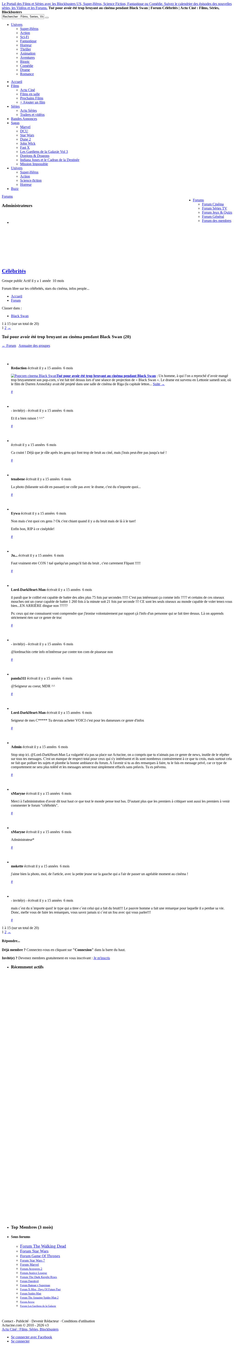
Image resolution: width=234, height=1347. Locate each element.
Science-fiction (31, 180)
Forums (198, 200)
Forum (16, 300)
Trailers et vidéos (32, 115)
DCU (24, 131)
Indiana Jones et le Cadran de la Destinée (49, 160)
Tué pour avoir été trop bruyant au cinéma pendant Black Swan (106, 376)
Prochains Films (31, 98)
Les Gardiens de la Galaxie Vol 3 (44, 152)
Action (25, 33)
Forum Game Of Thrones (40, 1256)
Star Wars (27, 135)
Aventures (27, 57)
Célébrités (14, 271)
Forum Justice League (33, 1273)
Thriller (25, 49)
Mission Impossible (34, 164)
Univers (16, 25)
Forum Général (213, 216)
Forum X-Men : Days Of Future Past (40, 1289)
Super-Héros (29, 29)
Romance (27, 74)
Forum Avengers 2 (31, 1268)
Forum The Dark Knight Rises (38, 1277)
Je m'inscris (101, 958)
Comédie (26, 66)
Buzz (15, 189)
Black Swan (20, 316)
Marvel (25, 127)
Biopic (25, 62)
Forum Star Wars (34, 1251)
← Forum (9, 346)
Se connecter (20, 1341)
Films (15, 86)
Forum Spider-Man (30, 1293)
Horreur (26, 45)
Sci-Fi (24, 37)
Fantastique (28, 41)
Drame (25, 70)
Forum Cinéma (213, 204)
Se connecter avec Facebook (31, 1337)
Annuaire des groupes (34, 346)
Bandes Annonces (24, 119)
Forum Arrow (27, 1301)
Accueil (16, 82)
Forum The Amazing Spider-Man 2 (39, 1297)
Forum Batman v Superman (35, 1285)
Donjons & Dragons (34, 156)
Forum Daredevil (29, 1281)
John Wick (27, 143)
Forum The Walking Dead (43, 1246)
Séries (15, 106)
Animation (27, 53)
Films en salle (30, 94)
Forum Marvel (29, 1264)
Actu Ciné (27, 90)
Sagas (15, 123)
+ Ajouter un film (32, 102)
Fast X (25, 147)
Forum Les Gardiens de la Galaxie (38, 1305)
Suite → (159, 384)
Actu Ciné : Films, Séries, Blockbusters (30, 1329)
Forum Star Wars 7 (32, 1260)
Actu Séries (28, 110)
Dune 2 (25, 139)
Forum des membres (216, 221)
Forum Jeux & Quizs (217, 212)
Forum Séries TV (214, 208)
